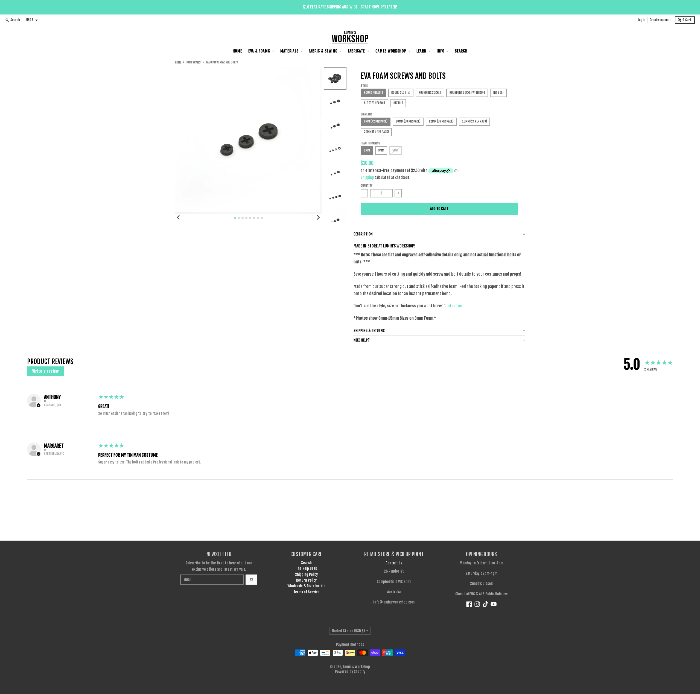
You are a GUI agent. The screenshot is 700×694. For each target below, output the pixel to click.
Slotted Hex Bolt (374, 103)
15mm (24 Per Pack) (474, 121)
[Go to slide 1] (235, 218)
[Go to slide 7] (258, 218)
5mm (395, 150)
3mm (381, 150)
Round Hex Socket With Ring (467, 93)
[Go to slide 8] (262, 218)
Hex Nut (398, 103)
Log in (641, 20)
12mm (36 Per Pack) (441, 121)
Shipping (367, 177)
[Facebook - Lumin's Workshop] (469, 604)
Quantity (366, 186)
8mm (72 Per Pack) (375, 121)
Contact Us (394, 563)
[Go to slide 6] (254, 218)
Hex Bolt (498, 93)
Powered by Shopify (350, 671)
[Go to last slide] (178, 217)
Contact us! (453, 305)
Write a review (45, 371)
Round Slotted (400, 93)
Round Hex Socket (430, 93)
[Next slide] (318, 217)
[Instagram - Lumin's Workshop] (477, 604)
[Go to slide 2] (239, 218)
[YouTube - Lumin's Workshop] (494, 604)
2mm (367, 150)
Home (178, 62)
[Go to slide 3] (242, 218)
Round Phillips (373, 93)
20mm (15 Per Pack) (376, 132)
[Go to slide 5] (250, 218)
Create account (660, 20)
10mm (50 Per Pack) (408, 121)
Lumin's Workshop (356, 666)
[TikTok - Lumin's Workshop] (485, 604)
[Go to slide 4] (246, 218)
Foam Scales (193, 62)
